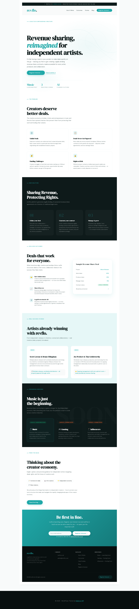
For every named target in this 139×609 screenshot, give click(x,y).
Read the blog (34, 502)
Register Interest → (104, 10)
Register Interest (35, 73)
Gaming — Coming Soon (103, 558)
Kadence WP (80, 601)
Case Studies (82, 561)
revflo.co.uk (61, 555)
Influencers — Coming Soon (104, 561)
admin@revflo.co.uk (77, 536)
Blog (93, 10)
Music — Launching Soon (104, 555)
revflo (32, 10)
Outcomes (79, 10)
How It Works (70, 10)
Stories (87, 10)
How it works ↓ (51, 72)
